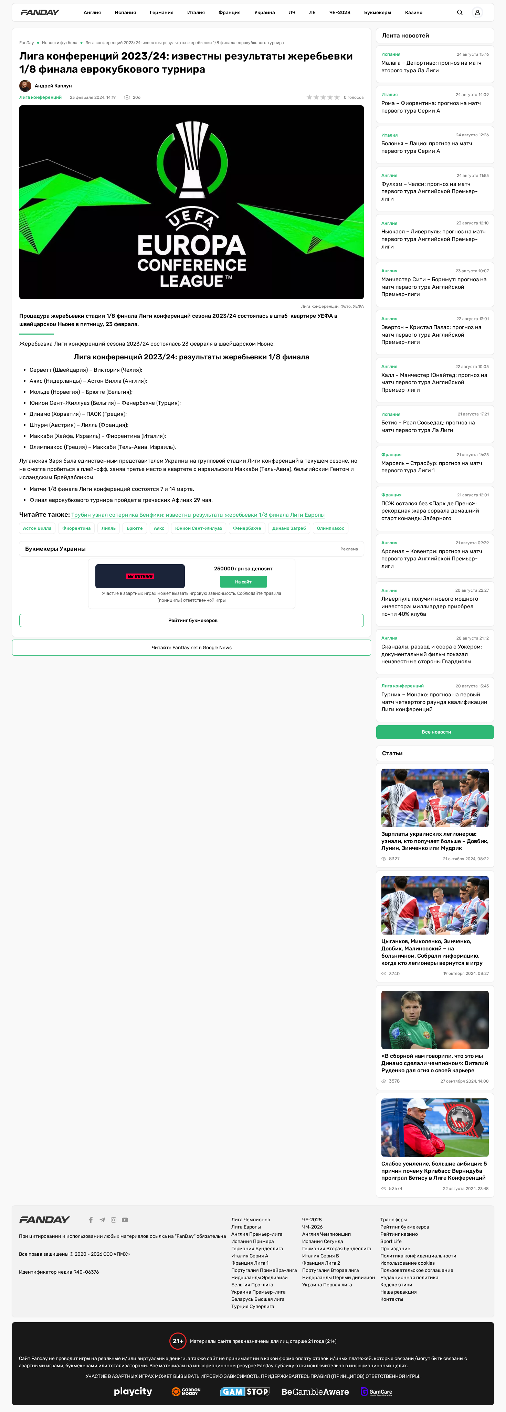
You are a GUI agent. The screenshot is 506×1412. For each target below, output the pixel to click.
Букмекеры (377, 12)
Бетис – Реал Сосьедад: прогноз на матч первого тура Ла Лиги (428, 426)
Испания (125, 12)
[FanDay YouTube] (125, 1221)
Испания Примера (252, 1241)
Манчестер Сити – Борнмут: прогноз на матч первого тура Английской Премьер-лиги (434, 286)
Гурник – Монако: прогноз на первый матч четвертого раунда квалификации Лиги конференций (434, 702)
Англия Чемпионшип (326, 1234)
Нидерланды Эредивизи (259, 1278)
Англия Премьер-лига (257, 1234)
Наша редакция (398, 1292)
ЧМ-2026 (312, 1227)
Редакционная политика (409, 1278)
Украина (264, 12)
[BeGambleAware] (315, 1392)
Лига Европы (246, 1227)
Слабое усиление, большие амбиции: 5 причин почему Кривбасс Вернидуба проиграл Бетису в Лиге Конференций (434, 1170)
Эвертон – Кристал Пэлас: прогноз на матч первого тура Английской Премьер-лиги (431, 334)
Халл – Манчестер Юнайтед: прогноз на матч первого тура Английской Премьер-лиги (434, 382)
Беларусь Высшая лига (258, 1299)
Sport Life (391, 1241)
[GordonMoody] (186, 1392)
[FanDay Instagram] (113, 1221)
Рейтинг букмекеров (193, 620)
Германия (161, 12)
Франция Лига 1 (249, 1263)
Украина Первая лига (327, 1285)
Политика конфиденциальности (418, 1256)
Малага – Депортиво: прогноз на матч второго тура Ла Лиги (431, 67)
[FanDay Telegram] (102, 1221)
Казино (413, 12)
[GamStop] (245, 1392)
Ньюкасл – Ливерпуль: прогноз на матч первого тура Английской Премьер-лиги (433, 239)
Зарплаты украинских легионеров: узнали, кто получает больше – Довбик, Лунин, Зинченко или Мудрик (434, 841)
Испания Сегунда (322, 1241)
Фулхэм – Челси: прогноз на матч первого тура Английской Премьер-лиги (429, 191)
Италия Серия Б (320, 1256)
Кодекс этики (396, 1285)
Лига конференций (40, 97)
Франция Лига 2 (321, 1263)
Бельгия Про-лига (252, 1285)
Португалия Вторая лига (330, 1270)
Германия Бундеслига (257, 1249)
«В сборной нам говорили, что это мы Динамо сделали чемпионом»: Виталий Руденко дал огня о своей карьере (434, 1063)
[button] (460, 12)
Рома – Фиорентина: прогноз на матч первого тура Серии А (431, 107)
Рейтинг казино (399, 1234)
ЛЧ (292, 12)
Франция (230, 12)
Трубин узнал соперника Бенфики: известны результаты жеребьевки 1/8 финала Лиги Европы (198, 515)
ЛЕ (312, 12)
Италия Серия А (249, 1256)
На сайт (243, 581)
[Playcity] (133, 1392)
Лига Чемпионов (250, 1220)
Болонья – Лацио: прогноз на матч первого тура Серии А (426, 147)
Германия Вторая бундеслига (336, 1249)
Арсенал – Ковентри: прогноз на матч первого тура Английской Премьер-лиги (431, 558)
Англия (92, 12)
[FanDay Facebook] (91, 1221)
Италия (196, 12)
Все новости (436, 732)
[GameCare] (376, 1392)
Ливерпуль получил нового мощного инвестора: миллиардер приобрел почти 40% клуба (429, 606)
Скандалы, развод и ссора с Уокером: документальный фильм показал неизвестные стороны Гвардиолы (431, 654)
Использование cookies (407, 1263)
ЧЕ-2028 (339, 12)
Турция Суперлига (252, 1306)
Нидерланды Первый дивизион (338, 1278)
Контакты (391, 1299)
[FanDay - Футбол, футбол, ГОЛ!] (40, 12)
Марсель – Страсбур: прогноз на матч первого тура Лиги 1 (431, 467)
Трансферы (393, 1220)
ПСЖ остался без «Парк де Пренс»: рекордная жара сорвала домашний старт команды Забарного (430, 510)
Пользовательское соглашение (416, 1270)
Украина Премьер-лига (258, 1292)
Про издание (395, 1249)
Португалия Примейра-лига (264, 1270)
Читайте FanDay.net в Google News (192, 648)
